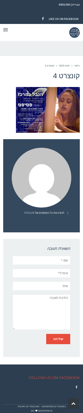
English (64, 4)
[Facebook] (76, 387)
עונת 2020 (64, 65)
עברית (76, 4)
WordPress (45, 410)
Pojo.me (35, 406)
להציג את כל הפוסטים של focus (44, 212)
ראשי (77, 65)
